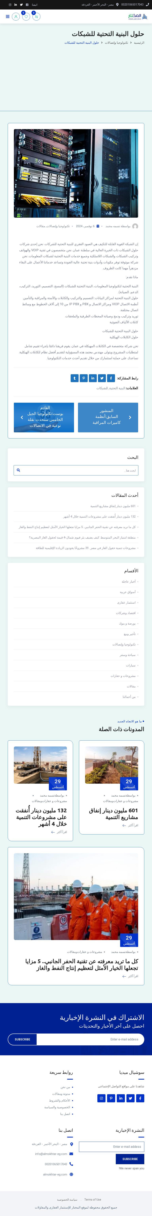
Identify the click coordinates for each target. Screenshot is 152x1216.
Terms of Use (92, 1199)
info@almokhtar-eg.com (51, 1154)
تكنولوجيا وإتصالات (116, 42)
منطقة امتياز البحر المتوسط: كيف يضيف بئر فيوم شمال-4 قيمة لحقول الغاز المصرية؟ (82, 537)
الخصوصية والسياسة (57, 1107)
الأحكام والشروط (59, 1100)
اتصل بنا (65, 1114)
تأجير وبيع (130, 634)
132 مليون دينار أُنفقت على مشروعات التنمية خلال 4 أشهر (99, 516)
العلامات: (132, 388)
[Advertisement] (76, 75)
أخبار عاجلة (129, 581)
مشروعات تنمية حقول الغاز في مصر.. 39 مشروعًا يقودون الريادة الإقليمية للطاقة (86, 548)
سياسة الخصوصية (67, 1199)
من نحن (65, 1087)
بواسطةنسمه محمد (123, 795)
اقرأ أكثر (132, 825)
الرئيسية (139, 42)
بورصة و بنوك (127, 623)
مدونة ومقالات (61, 1094)
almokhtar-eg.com (55, 1174)
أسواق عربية (128, 592)
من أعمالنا (129, 697)
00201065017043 (56, 1164)
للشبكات (102, 388)
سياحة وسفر (128, 655)
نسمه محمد (112, 226)
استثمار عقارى (126, 602)
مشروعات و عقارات (123, 676)
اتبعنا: (34, 4)
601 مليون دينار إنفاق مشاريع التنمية (113, 506)
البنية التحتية (117, 388)
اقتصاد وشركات (126, 613)
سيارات (131, 665)
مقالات (40, 226)
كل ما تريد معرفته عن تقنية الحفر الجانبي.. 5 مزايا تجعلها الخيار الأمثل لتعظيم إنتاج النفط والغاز (77, 527)
